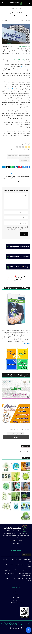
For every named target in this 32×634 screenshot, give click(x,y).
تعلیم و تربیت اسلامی (24, 155)
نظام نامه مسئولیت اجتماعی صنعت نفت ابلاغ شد (9, 177)
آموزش (9, 20)
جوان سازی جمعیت (12, 155)
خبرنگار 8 (26, 20)
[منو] (29, 3)
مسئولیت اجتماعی (25, 67)
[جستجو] (2, 3)
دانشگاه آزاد (10, 89)
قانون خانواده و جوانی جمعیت (14, 158)
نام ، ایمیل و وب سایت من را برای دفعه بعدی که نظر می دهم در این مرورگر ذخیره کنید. (16, 228)
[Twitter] (19, 628)
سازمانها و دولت (4, 20)
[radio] (29, 147)
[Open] (28, 630)
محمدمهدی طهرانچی (25, 160)
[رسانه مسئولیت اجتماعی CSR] (16, 3)
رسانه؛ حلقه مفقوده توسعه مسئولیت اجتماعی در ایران (18, 570)
